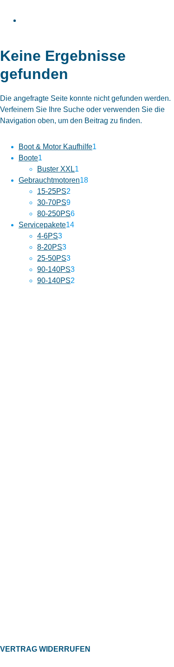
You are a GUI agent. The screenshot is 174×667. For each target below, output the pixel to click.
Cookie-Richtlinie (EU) (32, 585)
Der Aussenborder (26, 617)
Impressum (16, 557)
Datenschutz (18, 542)
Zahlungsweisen (24, 482)
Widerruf (12, 511)
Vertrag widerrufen (45, 649)
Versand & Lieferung (30, 496)
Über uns (13, 468)
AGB (6, 571)
